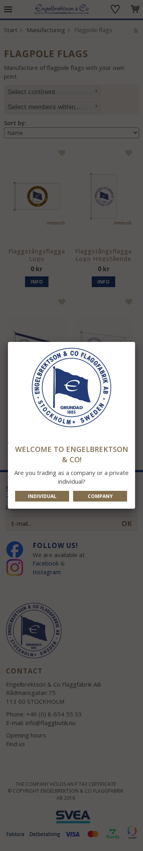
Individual (42, 496)
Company (100, 496)
